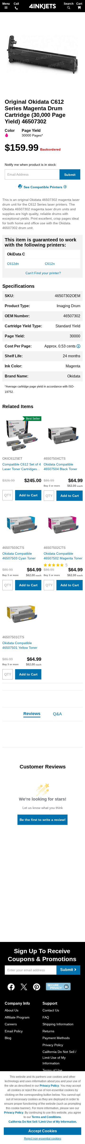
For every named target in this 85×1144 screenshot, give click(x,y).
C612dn (13, 264)
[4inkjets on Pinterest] (36, 987)
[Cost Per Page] (78, 346)
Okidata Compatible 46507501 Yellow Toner (19, 645)
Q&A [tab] (57, 714)
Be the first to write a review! (43, 820)
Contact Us (50, 1010)
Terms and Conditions (46, 1117)
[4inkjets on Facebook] (11, 987)
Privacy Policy (52, 1045)
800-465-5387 (16, 8)
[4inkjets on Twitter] (23, 987)
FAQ (45, 1017)
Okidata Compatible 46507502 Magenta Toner (63, 556)
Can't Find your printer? (43, 273)
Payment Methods (56, 1038)
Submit (70, 175)
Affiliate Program (17, 1017)
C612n (50, 264)
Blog (8, 1038)
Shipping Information (57, 1024)
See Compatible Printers (43, 187)
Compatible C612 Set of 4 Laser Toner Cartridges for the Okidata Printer (21, 466)
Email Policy (14, 1031)
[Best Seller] (21, 454)
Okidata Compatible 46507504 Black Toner (60, 466)
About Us (11, 1010)
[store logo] (42, 6)
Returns (48, 1031)
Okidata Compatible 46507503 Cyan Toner (19, 556)
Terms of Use (52, 1070)
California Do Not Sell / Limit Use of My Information (59, 1057)
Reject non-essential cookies (42, 1138)
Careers (11, 1024)
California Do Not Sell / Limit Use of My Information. (42, 1121)
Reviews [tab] (31, 713)
